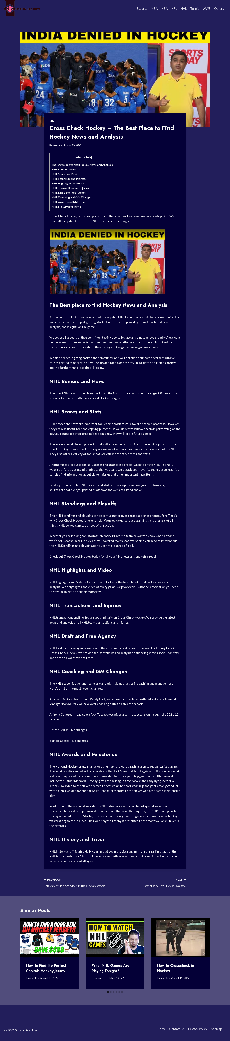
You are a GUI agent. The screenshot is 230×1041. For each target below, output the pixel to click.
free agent (152, 393)
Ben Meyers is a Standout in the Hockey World (74, 883)
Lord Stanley (84, 816)
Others (219, 8)
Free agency (78, 648)
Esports (142, 8)
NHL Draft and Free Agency (68, 192)
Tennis (194, 8)
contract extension (137, 714)
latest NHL (62, 393)
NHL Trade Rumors (126, 393)
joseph (56, 145)
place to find (100, 216)
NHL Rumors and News (65, 169)
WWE (206, 8)
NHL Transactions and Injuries (70, 188)
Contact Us (177, 1029)
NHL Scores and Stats (65, 174)
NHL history (57, 851)
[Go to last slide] (26, 953)
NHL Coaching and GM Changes (71, 197)
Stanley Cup (76, 811)
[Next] (204, 953)
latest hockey (123, 216)
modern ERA (73, 856)
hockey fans (160, 516)
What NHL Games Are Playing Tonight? (110, 968)
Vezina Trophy (91, 776)
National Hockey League (103, 398)
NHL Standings (65, 516)
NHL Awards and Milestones (69, 201)
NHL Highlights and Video (68, 183)
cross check (61, 317)
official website (134, 465)
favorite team (123, 536)
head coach (82, 714)
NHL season (63, 683)
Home (161, 1029)
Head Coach (81, 699)
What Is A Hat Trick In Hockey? (165, 883)
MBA (154, 8)
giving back (81, 358)
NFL (174, 8)
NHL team (88, 622)
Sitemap (216, 1029)
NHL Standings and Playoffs (69, 178)
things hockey (70, 221)
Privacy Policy (197, 1029)
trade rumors (58, 347)
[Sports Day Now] (22, 8)
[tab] (108, 992)
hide (88, 157)
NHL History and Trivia (66, 206)
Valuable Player (59, 776)
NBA (164, 8)
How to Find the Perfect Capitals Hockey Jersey (46, 968)
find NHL (103, 444)
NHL (184, 8)
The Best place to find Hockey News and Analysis (82, 164)
